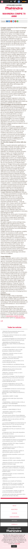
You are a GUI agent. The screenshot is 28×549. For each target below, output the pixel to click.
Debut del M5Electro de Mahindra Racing (13, 364)
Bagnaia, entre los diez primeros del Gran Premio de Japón (13, 419)
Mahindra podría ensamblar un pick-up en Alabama (13, 455)
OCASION (14, 513)
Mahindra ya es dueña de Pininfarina (12, 481)
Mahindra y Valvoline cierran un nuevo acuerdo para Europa (12, 354)
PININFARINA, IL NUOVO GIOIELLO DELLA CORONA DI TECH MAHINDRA (13, 402)
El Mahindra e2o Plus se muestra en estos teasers (13, 429)
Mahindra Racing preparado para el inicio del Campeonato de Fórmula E (13, 332)
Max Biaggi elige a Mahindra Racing (12, 426)
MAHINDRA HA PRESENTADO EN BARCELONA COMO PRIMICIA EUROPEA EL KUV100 (13, 344)
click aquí (17, 543)
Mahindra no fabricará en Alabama (12, 458)
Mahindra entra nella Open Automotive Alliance (12, 399)
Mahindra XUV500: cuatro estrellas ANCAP (14, 460)
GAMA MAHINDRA (14, 517)
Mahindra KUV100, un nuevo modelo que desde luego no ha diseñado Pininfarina (13, 484)
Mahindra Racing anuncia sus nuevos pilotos (14, 366)
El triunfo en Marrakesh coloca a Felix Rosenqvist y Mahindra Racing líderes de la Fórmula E (13, 385)
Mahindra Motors (20, 317)
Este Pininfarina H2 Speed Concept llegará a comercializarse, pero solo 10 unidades (14, 440)
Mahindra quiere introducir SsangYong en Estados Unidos (13, 470)
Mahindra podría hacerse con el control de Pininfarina (13, 478)
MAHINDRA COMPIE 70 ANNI (14, 316)
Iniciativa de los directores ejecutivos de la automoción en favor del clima (13, 495)
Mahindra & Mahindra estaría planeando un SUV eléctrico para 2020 (13, 436)
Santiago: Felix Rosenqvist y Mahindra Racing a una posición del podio (12, 357)
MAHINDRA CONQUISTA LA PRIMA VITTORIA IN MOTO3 (11, 412)
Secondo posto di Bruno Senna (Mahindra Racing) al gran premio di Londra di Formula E (14, 416)
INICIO (14, 505)
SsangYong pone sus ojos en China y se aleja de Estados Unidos (13, 447)
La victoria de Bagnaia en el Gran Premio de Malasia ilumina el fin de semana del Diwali (14, 339)
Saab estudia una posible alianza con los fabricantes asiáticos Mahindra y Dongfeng (13, 467)
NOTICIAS (14, 520)
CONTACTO (14, 524)
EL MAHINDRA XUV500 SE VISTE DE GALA (14, 347)
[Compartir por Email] (13, 21)
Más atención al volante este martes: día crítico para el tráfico (13, 487)
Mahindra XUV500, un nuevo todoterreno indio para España (13, 474)
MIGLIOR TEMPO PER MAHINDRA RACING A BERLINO (14, 406)
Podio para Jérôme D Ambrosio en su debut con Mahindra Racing (14, 335)
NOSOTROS (14, 509)
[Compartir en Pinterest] (15, 21)
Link (2, 321)
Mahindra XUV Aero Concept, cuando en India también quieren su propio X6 (13, 451)
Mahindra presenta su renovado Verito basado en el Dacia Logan (12, 463)
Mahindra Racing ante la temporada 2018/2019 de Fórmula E (12, 369)
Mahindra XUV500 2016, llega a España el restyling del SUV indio (13, 444)
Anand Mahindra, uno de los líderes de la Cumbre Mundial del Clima (13, 361)
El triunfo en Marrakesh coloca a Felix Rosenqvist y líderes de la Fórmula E (12, 350)
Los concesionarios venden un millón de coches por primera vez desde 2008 (13, 491)
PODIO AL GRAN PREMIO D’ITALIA (12, 409)
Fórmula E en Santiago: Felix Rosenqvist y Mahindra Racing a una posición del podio (13, 377)
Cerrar (14, 546)
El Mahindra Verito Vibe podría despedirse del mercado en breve (13, 433)
